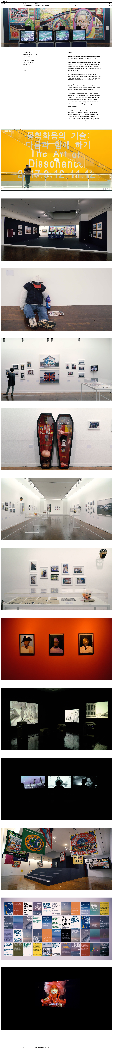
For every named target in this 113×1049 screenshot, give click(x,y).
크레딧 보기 (25, 70)
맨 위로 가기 (26, 1048)
